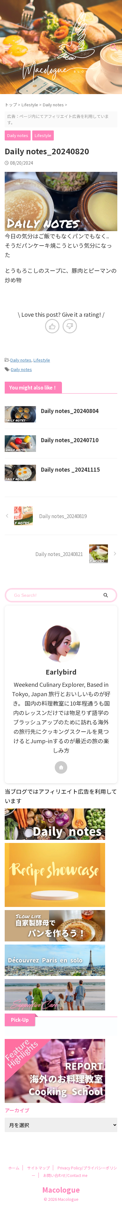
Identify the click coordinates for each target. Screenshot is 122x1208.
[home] (61, 767)
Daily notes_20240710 (70, 440)
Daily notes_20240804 (70, 411)
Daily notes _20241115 (70, 469)
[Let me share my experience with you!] (61, 47)
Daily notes (20, 360)
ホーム (13, 1167)
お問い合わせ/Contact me (65, 1175)
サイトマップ (38, 1167)
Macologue (61, 1189)
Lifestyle (41, 360)
